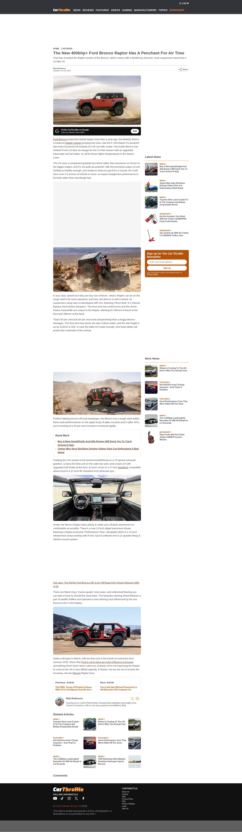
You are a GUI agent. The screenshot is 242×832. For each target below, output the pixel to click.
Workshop (177, 10)
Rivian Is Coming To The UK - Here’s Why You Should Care (112, 723)
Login (124, 806)
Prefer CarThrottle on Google (75, 130)
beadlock (123, 467)
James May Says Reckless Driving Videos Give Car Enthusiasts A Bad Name (172, 185)
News (77, 10)
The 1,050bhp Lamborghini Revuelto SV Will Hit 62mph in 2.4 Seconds (67, 761)
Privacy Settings (128, 804)
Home (56, 49)
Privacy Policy (152, 274)
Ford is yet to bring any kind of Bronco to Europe (107, 662)
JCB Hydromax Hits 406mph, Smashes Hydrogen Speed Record (112, 761)
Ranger (77, 673)
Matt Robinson (59, 68)
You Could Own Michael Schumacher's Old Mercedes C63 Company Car (118, 688)
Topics (163, 10)
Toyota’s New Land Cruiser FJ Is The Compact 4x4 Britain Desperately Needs (66, 724)
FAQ (124, 796)
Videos (115, 10)
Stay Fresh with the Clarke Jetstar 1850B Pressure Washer (172, 437)
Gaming (127, 10)
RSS (124, 801)
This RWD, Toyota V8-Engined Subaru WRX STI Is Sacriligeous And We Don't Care (73, 688)
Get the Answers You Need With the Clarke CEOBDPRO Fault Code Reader (173, 218)
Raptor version (73, 143)
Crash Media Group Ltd (68, 806)
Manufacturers (145, 10)
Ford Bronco (60, 139)
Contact (125, 794)
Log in (185, 3)
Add (135, 131)
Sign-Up (125, 808)
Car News (66, 49)
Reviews (88, 10)
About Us (125, 792)
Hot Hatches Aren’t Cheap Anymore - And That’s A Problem (65, 742)
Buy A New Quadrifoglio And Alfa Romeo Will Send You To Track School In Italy (173, 169)
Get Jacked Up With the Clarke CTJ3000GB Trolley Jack (174, 234)
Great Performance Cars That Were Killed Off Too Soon (112, 741)
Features (102, 10)
